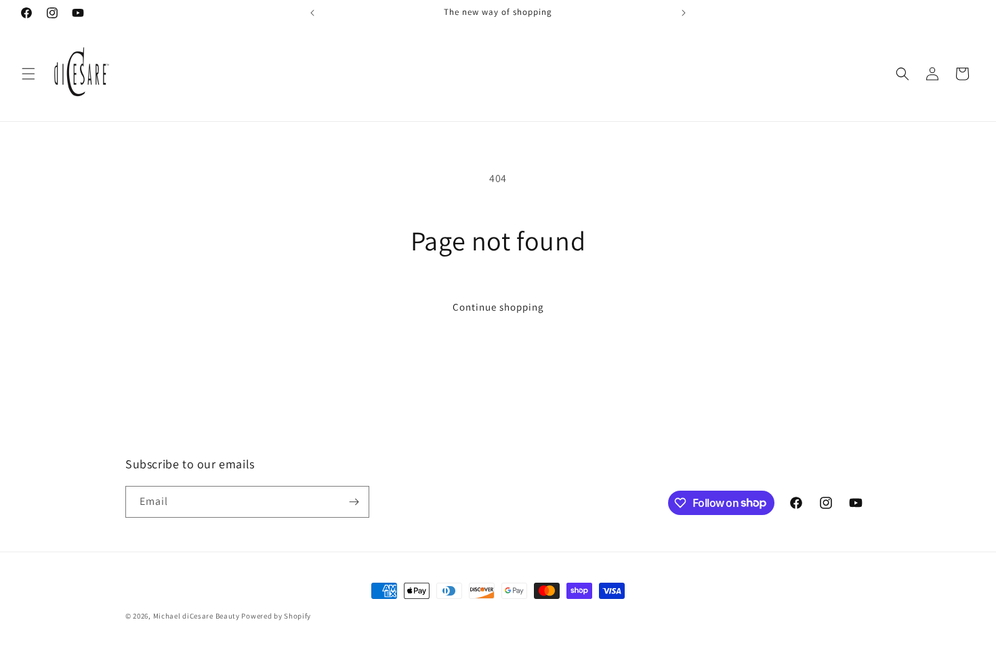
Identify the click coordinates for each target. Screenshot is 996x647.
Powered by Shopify (276, 616)
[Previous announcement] (312, 13)
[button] (28, 74)
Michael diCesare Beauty (196, 616)
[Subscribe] (354, 502)
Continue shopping (498, 306)
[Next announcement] (684, 13)
